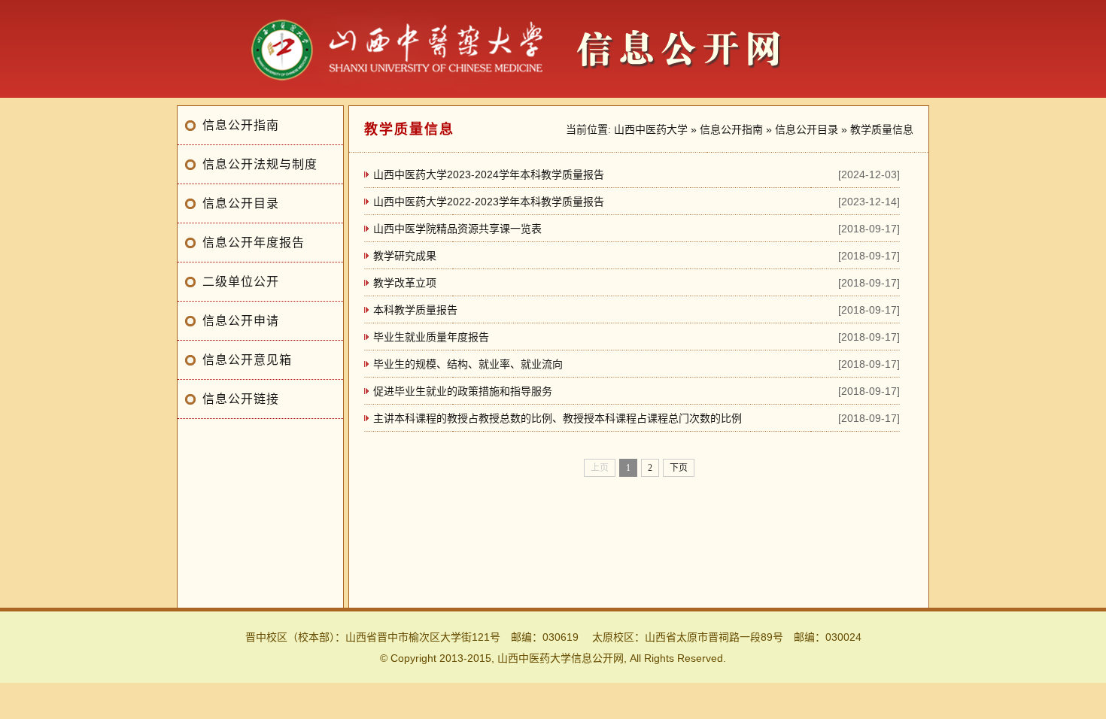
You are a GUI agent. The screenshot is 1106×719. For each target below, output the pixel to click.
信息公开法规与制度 (260, 164)
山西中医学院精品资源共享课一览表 (457, 229)
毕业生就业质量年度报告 (431, 337)
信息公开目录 (240, 203)
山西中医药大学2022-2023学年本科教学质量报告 (488, 202)
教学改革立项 (404, 283)
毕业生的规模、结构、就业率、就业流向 (468, 364)
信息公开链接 (240, 399)
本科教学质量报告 (415, 310)
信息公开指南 (240, 125)
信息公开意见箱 (247, 359)
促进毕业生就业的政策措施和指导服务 (462, 391)
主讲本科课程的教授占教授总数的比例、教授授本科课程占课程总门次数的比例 (557, 418)
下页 (679, 468)
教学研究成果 (404, 256)
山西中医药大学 (651, 129)
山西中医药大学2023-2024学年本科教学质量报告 (488, 174)
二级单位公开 (240, 281)
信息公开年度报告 (253, 242)
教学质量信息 (881, 129)
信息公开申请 (240, 320)
